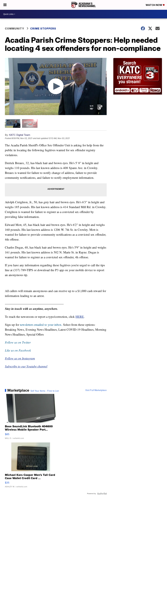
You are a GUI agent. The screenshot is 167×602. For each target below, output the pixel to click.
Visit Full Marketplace (96, 390)
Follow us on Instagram (20, 358)
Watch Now (154, 5)
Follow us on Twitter (18, 342)
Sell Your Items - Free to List (44, 391)
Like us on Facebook (18, 350)
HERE (80, 317)
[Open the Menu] (5, 5)
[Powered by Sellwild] (102, 493)
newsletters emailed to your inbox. (41, 325)
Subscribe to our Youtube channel (26, 366)
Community (14, 28)
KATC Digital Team (19, 134)
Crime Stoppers (43, 28)
